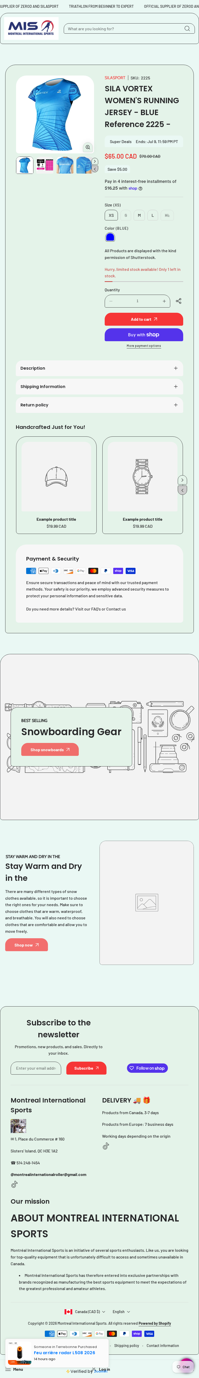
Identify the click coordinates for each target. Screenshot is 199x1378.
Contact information (163, 1345)
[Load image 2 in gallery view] (44, 165)
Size (113, 204)
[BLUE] (110, 237)
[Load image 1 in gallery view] (24, 165)
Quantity (112, 289)
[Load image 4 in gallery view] (85, 165)
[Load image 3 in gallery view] (65, 165)
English (119, 1311)
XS (111, 215)
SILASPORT (115, 77)
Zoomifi (104, 1372)
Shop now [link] (24, 944)
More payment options (144, 345)
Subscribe (83, 1068)
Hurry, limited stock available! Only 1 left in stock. (143, 272)
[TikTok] (14, 1184)
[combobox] (129, 28)
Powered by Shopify (155, 1323)
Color (116, 228)
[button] (179, 301)
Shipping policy (126, 1345)
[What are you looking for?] (187, 28)
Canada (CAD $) (87, 1311)
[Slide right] (94, 161)
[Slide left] (94, 169)
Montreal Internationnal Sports (82, 1323)
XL (169, 216)
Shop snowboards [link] (47, 749)
